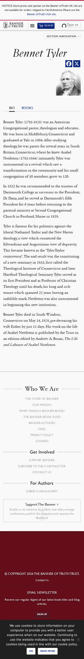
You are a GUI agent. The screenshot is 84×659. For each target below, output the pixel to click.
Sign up (42, 614)
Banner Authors (42, 423)
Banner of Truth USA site (41, 14)
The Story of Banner (42, 399)
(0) (48, 25)
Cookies (42, 441)
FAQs (42, 429)
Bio (12, 108)
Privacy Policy (42, 435)
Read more (47, 650)
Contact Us (41, 472)
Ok (31, 650)
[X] (76, 63)
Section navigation (61, 36)
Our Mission (41, 405)
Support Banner (42, 460)
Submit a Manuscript (42, 491)
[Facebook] (68, 63)
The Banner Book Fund (42, 417)
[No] (78, 639)
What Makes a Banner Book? (42, 411)
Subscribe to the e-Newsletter (42, 466)
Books (27, 108)
